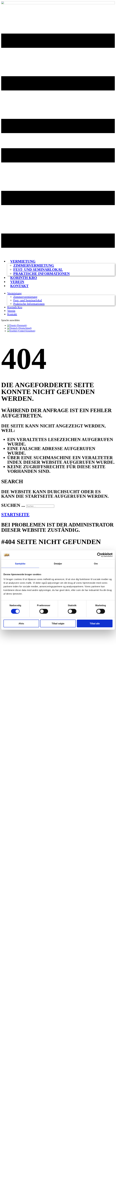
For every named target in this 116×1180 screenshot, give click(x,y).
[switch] (43, 611)
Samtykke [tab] (20, 563)
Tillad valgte (58, 623)
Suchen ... (13, 505)
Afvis (21, 623)
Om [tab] (96, 563)
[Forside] (58, 3)
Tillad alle (95, 623)
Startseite (15, 514)
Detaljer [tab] (58, 563)
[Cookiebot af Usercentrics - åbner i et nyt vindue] (99, 555)
